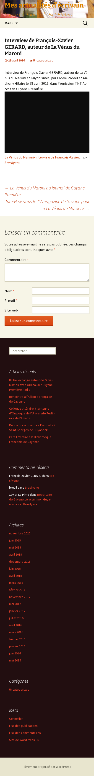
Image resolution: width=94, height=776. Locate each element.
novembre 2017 (19, 597)
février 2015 (17, 639)
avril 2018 (15, 576)
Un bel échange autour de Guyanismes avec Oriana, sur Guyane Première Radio (31, 385)
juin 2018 (15, 569)
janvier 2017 (17, 611)
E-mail (11, 300)
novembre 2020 (19, 533)
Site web (11, 310)
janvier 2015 (17, 646)
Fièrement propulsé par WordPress (47, 767)
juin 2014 (15, 653)
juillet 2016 (16, 618)
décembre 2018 (20, 561)
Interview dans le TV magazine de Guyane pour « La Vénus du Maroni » (47, 205)
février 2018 (17, 590)
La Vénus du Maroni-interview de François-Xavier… (44, 157)
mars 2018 (16, 583)
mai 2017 (15, 604)
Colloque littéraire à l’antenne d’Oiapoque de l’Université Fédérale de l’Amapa (32, 413)
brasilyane (12, 162)
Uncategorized (43, 60)
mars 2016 (16, 632)
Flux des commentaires (25, 733)
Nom (10, 291)
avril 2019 (15, 554)
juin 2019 (15, 540)
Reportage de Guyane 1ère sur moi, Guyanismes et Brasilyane (30, 499)
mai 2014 (15, 660)
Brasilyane (32, 487)
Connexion (16, 719)
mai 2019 (15, 547)
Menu (9, 23)
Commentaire (17, 259)
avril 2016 (15, 625)
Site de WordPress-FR (24, 740)
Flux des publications (23, 726)
